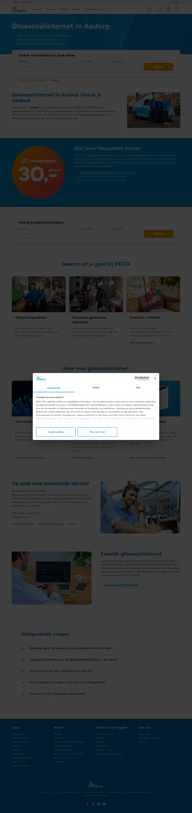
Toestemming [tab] (53, 388)
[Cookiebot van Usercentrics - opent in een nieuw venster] (136, 378)
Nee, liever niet (97, 432)
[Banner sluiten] (155, 378)
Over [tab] (138, 387)
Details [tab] (96, 387)
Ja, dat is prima (55, 432)
